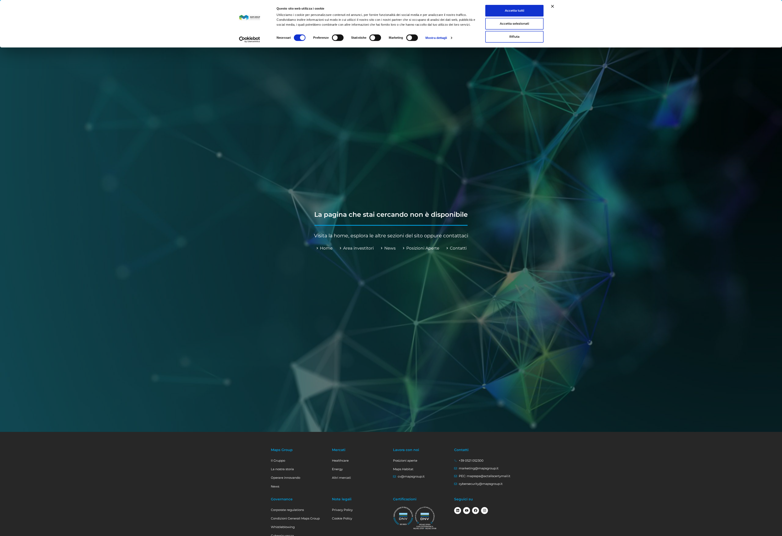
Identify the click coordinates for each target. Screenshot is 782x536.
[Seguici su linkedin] (457, 510)
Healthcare (340, 460)
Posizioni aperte (405, 460)
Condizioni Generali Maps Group (295, 518)
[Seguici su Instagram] (484, 510)
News (275, 486)
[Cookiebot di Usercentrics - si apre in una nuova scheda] (249, 39)
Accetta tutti (514, 10)
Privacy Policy (342, 510)
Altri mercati (341, 478)
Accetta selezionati (514, 23)
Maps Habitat (403, 469)
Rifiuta (514, 37)
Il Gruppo (278, 460)
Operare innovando (285, 478)
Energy (337, 469)
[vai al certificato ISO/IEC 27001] (424, 518)
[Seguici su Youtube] (466, 510)
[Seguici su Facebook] (475, 510)
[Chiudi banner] (552, 6)
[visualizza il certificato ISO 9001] (403, 516)
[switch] (338, 37)
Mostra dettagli (436, 38)
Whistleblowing (283, 527)
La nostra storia (282, 469)
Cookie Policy (342, 518)
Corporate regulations (287, 510)
